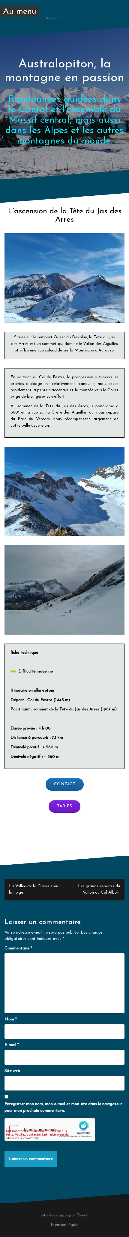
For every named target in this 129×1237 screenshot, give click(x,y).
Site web (12, 1071)
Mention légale (64, 1225)
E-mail (11, 1045)
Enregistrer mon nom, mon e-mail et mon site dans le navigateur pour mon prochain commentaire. (63, 1107)
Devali (82, 1215)
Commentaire (18, 948)
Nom (10, 1019)
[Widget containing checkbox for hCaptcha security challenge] (49, 1129)
